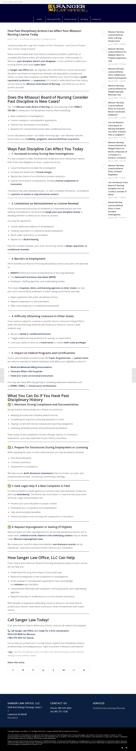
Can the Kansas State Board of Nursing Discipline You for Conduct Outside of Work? (118, 188)
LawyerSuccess (50, 39)
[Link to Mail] (126, 748)
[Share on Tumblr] (53, 670)
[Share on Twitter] (23, 670)
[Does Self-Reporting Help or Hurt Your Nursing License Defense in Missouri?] (2, 375)
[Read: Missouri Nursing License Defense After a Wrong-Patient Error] (104, 33)
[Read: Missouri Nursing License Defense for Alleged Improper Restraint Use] (104, 86)
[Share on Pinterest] (33, 670)
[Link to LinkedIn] (122, 748)
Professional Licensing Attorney (109, 708)
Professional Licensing (30, 39)
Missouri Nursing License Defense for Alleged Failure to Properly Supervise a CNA (117, 55)
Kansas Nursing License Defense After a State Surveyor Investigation (115, 208)
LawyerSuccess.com (71, 731)
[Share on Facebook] (13, 670)
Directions (13, 717)
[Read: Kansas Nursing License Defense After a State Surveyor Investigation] (104, 203)
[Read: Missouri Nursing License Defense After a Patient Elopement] (104, 166)
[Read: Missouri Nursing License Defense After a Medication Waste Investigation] (104, 69)
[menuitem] (39, 19)
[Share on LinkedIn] (43, 670)
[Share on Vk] (64, 670)
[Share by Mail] (84, 670)
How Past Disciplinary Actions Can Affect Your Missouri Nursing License (44, 652)
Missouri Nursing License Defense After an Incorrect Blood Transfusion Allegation (116, 108)
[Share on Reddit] (74, 670)
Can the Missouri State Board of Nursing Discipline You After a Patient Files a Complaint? (117, 128)
